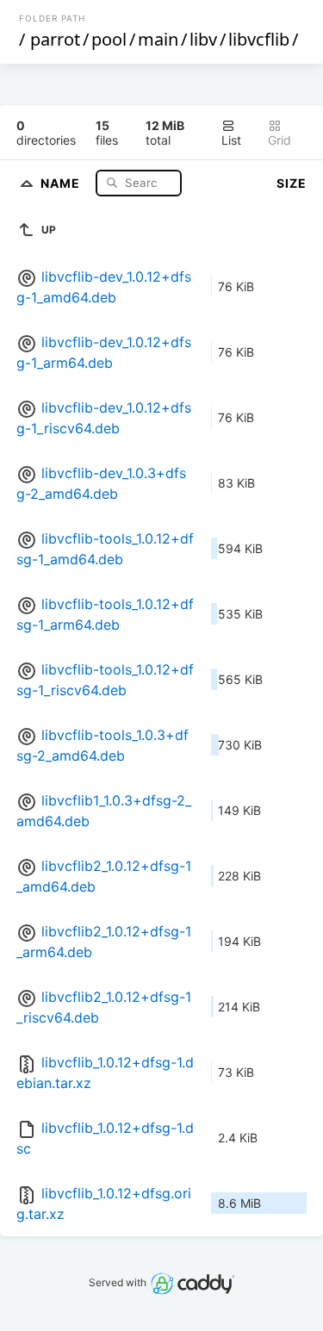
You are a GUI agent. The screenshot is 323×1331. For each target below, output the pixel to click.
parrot (55, 39)
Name (62, 182)
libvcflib (258, 39)
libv (203, 39)
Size (291, 183)
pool (109, 39)
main (158, 39)
